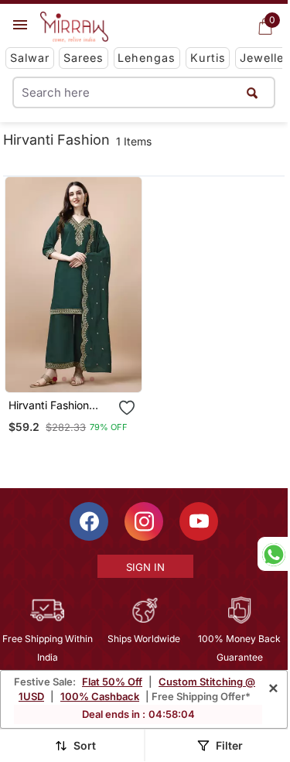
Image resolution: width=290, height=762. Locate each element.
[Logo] (74, 27)
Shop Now (86, 367)
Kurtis (208, 57)
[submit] (252, 92)
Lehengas (147, 57)
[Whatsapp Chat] (272, 554)
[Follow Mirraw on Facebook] (89, 521)
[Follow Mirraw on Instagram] (144, 521)
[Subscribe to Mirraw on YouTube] (198, 521)
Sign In (145, 567)
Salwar (29, 57)
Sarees (83, 57)
